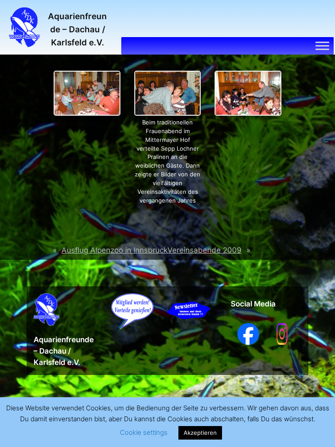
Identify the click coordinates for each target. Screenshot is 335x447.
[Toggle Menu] (322, 45)
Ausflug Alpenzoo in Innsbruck (115, 250)
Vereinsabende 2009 (205, 250)
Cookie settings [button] (144, 432)
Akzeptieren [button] (200, 432)
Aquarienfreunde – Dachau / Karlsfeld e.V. (77, 29)
